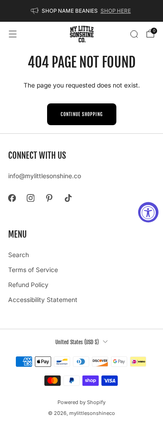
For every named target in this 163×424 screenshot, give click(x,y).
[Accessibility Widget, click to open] (148, 212)
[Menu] (12, 34)
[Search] (134, 34)
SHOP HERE (116, 11)
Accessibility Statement (42, 299)
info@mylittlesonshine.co (44, 176)
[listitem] (81, 11)
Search (18, 254)
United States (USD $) (77, 342)
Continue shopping (82, 114)
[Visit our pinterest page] (49, 198)
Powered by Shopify (81, 402)
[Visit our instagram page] (30, 198)
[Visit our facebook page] (12, 198)
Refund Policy (28, 284)
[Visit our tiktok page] (68, 198)
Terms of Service (33, 269)
